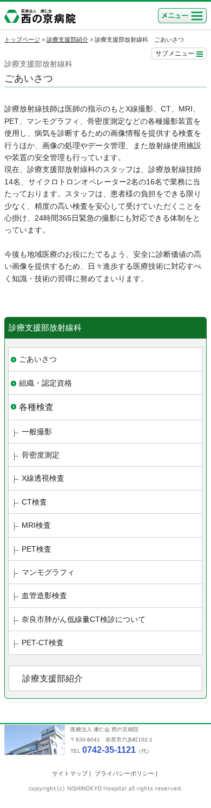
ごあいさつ (38, 359)
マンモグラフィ (48, 572)
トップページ (22, 39)
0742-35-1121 (109, 749)
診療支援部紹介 (67, 39)
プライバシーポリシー (124, 773)
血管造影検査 (44, 595)
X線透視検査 (43, 478)
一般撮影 (37, 431)
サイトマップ (70, 773)
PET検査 (36, 549)
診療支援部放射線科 (45, 327)
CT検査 (34, 502)
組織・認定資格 (45, 383)
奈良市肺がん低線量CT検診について (84, 619)
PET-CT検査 (43, 642)
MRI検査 (36, 525)
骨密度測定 (41, 455)
